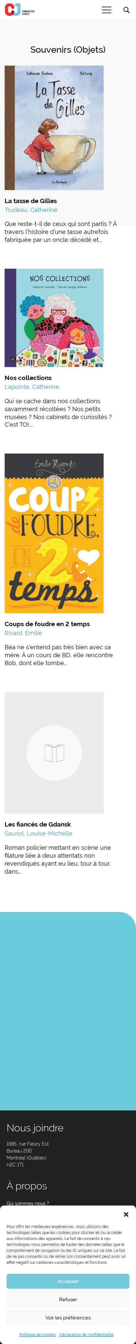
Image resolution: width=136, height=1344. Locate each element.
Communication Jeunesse (20, 9)
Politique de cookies (37, 1334)
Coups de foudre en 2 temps (47, 623)
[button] (126, 1213)
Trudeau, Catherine (31, 209)
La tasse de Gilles (31, 200)
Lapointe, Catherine (32, 386)
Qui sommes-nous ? (28, 1203)
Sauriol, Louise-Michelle (38, 833)
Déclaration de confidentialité (86, 1334)
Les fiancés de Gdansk (38, 824)
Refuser (68, 1300)
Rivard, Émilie (23, 632)
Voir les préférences (68, 1318)
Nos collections (28, 377)
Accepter (68, 1281)
